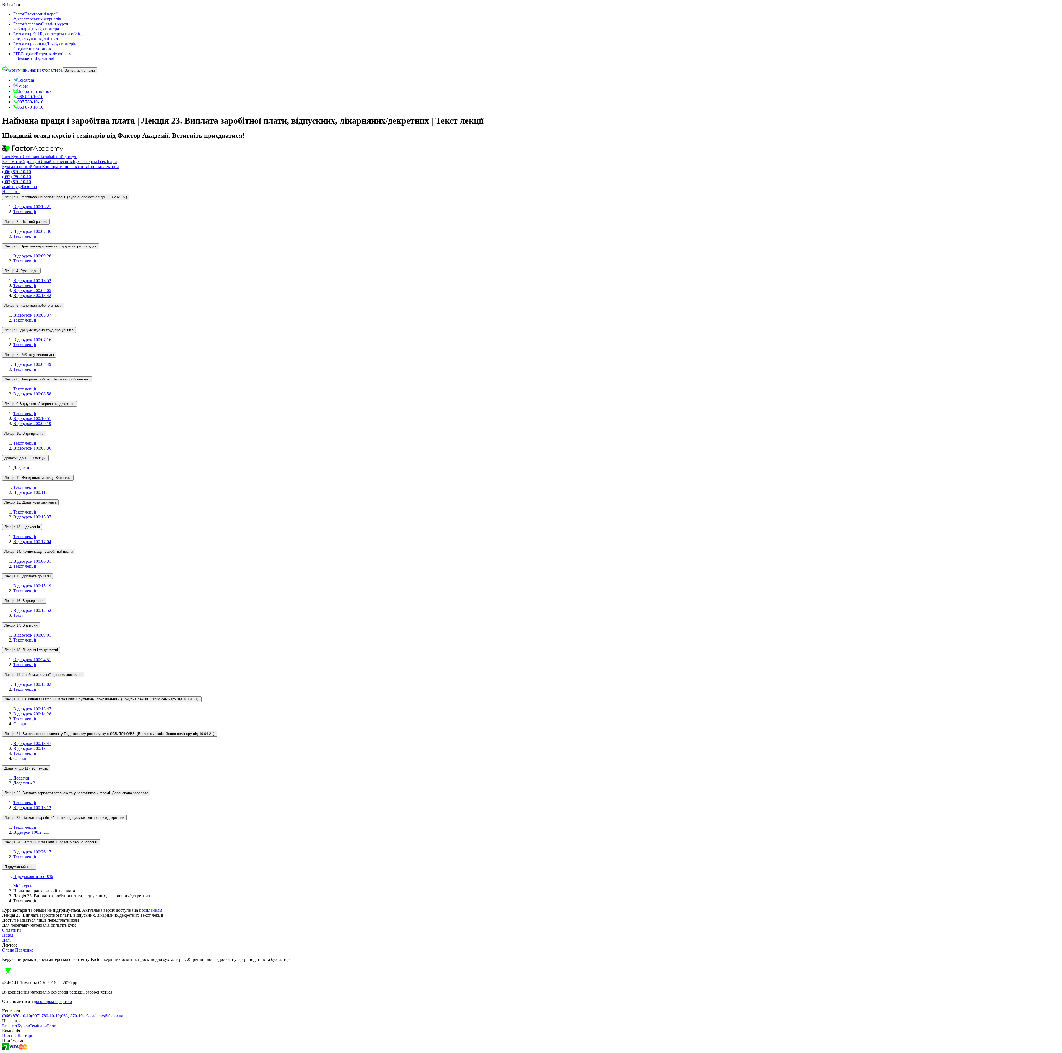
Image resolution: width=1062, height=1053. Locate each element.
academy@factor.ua (19, 186)
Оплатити (11, 930)
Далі (6, 940)
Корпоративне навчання (65, 166)
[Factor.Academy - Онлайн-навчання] (32, 151)
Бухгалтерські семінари (95, 161)
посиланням (150, 910)
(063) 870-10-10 (16, 181)
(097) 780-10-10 (16, 176)
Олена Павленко (17, 950)
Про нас (95, 166)
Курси (17, 156)
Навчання (11, 191)
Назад (7, 935)
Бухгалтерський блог (22, 166)
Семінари (32, 156)
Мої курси (23, 885)
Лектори (111, 166)
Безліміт (9, 1025)
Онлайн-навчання (56, 161)
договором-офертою (53, 1001)
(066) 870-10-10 (16, 171)
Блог (6, 156)
